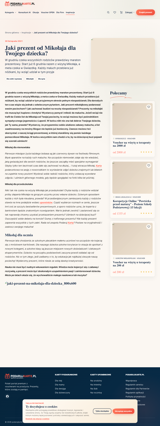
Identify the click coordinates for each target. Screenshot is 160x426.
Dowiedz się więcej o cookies (37, 419)
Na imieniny (95, 384)
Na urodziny (96, 380)
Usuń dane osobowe (135, 404)
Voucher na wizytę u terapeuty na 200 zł (132, 263)
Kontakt (129, 408)
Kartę (71, 222)
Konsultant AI (24, 12)
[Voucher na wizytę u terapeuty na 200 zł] (132, 239)
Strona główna (12, 32)
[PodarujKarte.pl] (20, 3)
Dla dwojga (60, 388)
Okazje (36, 12)
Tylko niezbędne (102, 411)
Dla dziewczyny (62, 392)
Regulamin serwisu (134, 384)
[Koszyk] (121, 12)
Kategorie (9, 12)
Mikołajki (30, 79)
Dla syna (41, 79)
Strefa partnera (133, 400)
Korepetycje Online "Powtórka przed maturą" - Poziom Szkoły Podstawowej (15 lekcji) (132, 204)
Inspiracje (70, 12)
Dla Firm (60, 12)
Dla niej (58, 380)
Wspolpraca (131, 380)
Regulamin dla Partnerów (137, 388)
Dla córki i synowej (14, 79)
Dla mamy (59, 384)
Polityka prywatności (136, 396)
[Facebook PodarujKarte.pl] (7, 396)
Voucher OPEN (47, 12)
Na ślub (94, 388)
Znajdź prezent (145, 12)
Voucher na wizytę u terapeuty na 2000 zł (132, 144)
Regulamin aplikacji (135, 392)
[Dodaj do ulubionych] (148, 106)
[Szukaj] (108, 12)
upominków (46, 202)
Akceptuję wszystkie (123, 411)
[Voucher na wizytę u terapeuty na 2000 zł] (132, 119)
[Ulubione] (114, 12)
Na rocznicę (96, 392)
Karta (99, 165)
